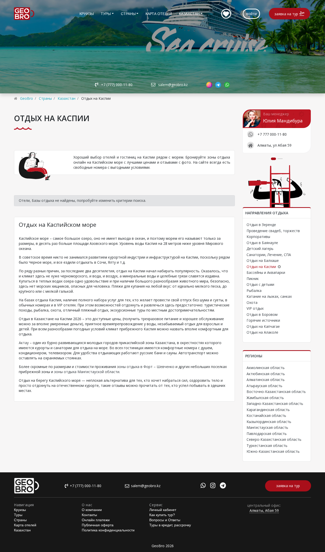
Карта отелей (158, 14)
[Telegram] (223, 486)
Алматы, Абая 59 (264, 510)
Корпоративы (258, 236)
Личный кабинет (162, 510)
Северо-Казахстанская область (274, 439)
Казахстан (189, 14)
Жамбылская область (265, 397)
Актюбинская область (266, 373)
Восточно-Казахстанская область (276, 391)
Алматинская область (266, 379)
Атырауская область (264, 385)
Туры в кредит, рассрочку (170, 525)
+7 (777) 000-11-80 (117, 84)
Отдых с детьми (260, 284)
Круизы (86, 14)
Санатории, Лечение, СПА (269, 254)
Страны (128, 14)
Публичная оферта (97, 525)
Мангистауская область (267, 427)
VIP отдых (255, 308)
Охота (252, 302)
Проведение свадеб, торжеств (273, 230)
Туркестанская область (267, 445)
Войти (251, 13)
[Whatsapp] (203, 486)
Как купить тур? (162, 515)
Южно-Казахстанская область (273, 451)
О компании (92, 510)
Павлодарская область (267, 433)
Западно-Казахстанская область (275, 403)
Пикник (253, 278)
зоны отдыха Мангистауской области (86, 371)
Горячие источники (263, 320)
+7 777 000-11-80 (272, 134)
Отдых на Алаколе (262, 332)
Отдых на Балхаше (263, 260)
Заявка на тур (286, 13)
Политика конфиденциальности (108, 530)
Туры (106, 14)
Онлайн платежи (96, 520)
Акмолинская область (266, 367)
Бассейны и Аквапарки (266, 272)
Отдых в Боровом (262, 314)
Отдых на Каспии (261, 266)
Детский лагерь (260, 248)
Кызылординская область (269, 421)
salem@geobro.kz (173, 84)
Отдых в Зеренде (261, 224)
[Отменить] (279, 266)
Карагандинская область (268, 409)
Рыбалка (254, 290)
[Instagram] (212, 486)
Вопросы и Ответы (164, 520)
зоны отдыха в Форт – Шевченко (145, 366)
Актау (24, 342)
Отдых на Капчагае (263, 326)
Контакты (89, 515)
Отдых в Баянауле (262, 242)
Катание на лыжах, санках (269, 296)
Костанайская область (266, 415)
